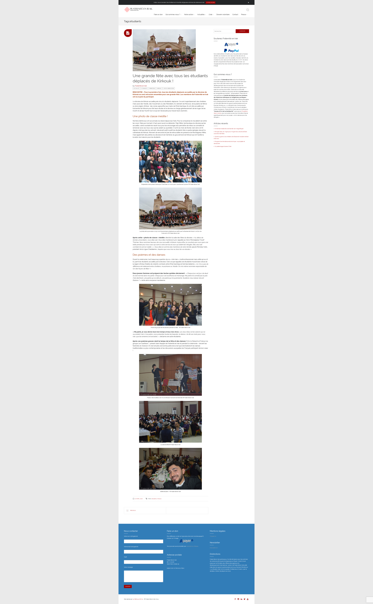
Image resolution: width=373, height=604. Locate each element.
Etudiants (144, 88)
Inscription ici (214, 547)
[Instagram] (238, 599)
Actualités (201, 14)
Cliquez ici (213, 536)
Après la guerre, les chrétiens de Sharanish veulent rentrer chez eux (231, 137)
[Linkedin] (241, 599)
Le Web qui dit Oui (138, 599)
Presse (243, 14)
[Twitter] (244, 599)
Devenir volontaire (222, 14)
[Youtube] (247, 599)
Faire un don (158, 14)
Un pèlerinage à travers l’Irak (223, 146)
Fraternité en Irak (141, 86)
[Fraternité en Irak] (138, 10)
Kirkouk (159, 88)
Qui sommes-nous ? (173, 14)
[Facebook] (235, 599)
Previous (131, 510)
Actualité (136, 88)
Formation (152, 88)
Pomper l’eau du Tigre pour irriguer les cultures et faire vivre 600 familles (230, 132)
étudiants (154, 498)
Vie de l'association (168, 88)
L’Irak (210, 14)
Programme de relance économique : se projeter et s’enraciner (229, 142)
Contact (235, 14)
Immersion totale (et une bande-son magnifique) (229, 128)
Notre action (188, 14)
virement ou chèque (192, 546)
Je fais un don (210, 2)
